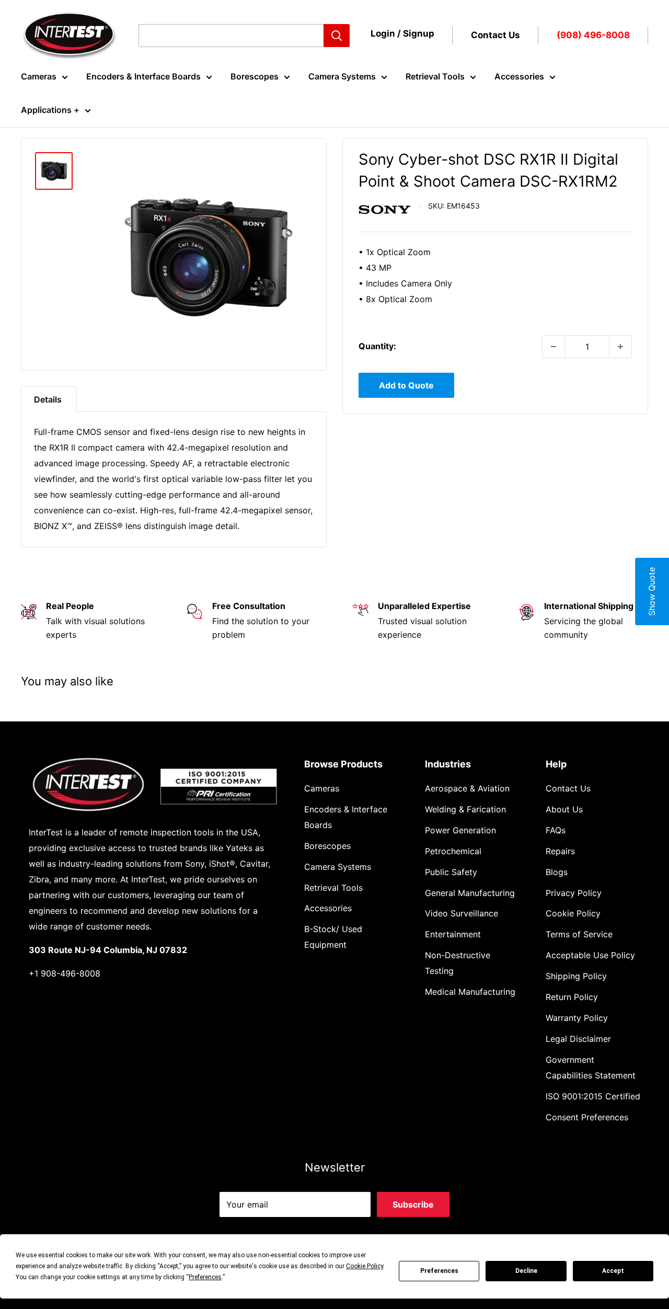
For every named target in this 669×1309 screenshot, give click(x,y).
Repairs (560, 851)
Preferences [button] (205, 1277)
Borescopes (254, 76)
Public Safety (451, 872)
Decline (526, 1270)
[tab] (49, 399)
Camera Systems (342, 76)
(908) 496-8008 (593, 35)
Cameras (38, 76)
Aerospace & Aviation (467, 788)
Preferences (439, 1270)
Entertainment (453, 934)
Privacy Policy (574, 893)
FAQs (556, 830)
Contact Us (495, 35)
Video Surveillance (461, 913)
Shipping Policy (576, 976)
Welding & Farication (465, 809)
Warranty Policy (577, 1018)
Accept (613, 1270)
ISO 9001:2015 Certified (593, 1096)
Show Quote (652, 591)
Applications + (50, 110)
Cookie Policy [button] (364, 1266)
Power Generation (460, 830)
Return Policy (572, 997)
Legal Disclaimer (578, 1039)
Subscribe (413, 1204)
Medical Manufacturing (470, 991)
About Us (564, 809)
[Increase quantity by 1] (620, 347)
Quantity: (377, 346)
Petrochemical (453, 851)
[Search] (337, 35)
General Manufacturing (470, 893)
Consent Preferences (587, 1117)
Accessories (519, 76)
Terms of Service (579, 934)
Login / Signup (402, 33)
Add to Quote (406, 385)
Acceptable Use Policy (590, 955)
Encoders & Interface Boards (143, 76)
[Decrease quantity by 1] (553, 347)
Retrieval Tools (435, 76)
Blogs (557, 872)
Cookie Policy (573, 913)
